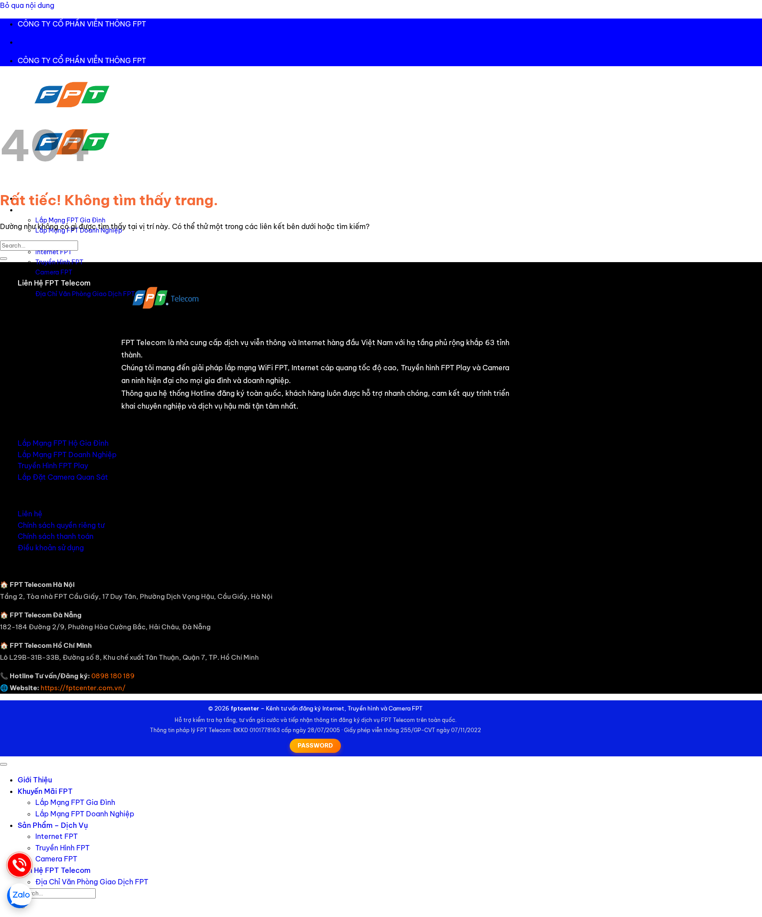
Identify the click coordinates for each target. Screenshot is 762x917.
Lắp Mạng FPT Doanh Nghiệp (67, 454)
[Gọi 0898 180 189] (19, 865)
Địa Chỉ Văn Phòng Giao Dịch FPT (85, 294)
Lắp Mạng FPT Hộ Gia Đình (63, 443)
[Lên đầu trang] (3, 764)
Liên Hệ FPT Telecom (54, 282)
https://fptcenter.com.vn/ (83, 688)
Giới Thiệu (35, 779)
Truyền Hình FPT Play (53, 465)
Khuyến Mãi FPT (45, 791)
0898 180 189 (112, 676)
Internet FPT (53, 252)
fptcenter (245, 708)
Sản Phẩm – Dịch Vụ (53, 825)
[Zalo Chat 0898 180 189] (19, 895)
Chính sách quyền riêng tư (61, 525)
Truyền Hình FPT (59, 262)
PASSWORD (315, 745)
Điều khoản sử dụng (51, 547)
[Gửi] (3, 258)
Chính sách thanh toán (55, 536)
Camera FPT (53, 272)
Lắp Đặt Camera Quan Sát (63, 477)
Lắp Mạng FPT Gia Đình (70, 220)
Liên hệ (30, 513)
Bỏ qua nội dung (27, 5)
